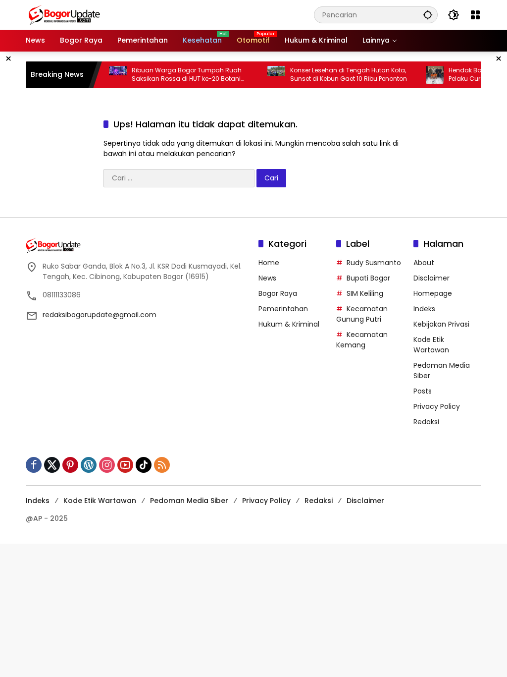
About (423, 263)
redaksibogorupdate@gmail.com (99, 315)
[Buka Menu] (475, 15)
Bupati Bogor (368, 278)
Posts (422, 391)
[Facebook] (34, 465)
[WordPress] (89, 465)
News (267, 278)
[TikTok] (144, 465)
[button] (428, 14)
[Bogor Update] (112, 14)
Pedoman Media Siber (189, 501)
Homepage (432, 293)
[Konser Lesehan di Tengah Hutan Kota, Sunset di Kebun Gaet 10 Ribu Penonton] (268, 75)
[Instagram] (107, 465)
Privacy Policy (436, 406)
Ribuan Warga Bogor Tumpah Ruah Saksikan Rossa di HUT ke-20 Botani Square (178, 74)
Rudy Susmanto (374, 263)
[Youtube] (125, 465)
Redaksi (426, 422)
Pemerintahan (283, 309)
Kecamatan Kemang (362, 340)
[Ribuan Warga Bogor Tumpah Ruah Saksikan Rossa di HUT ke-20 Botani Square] (109, 75)
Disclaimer (431, 278)
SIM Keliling (365, 293)
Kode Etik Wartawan (431, 345)
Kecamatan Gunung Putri (362, 314)
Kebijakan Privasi (441, 324)
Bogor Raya (277, 293)
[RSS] (162, 465)
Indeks (424, 309)
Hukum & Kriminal (288, 324)
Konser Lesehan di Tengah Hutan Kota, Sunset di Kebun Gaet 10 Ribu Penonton (340, 74)
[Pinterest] (70, 465)
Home (268, 263)
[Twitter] (52, 465)
